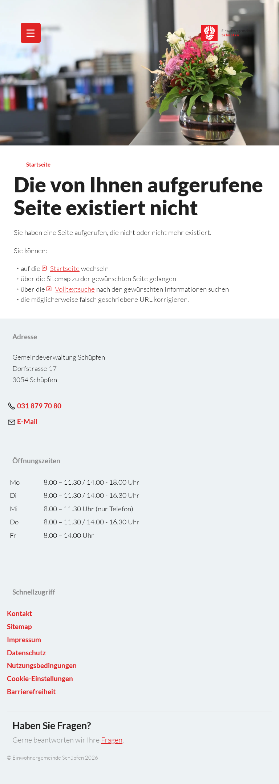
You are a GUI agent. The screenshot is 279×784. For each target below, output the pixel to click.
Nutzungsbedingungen (42, 665)
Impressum (24, 639)
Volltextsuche (75, 289)
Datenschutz (26, 652)
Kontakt (19, 613)
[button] (31, 33)
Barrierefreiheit (31, 691)
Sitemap (19, 626)
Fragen (111, 739)
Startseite (65, 268)
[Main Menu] (30, 33)
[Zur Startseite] (227, 33)
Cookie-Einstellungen (40, 678)
